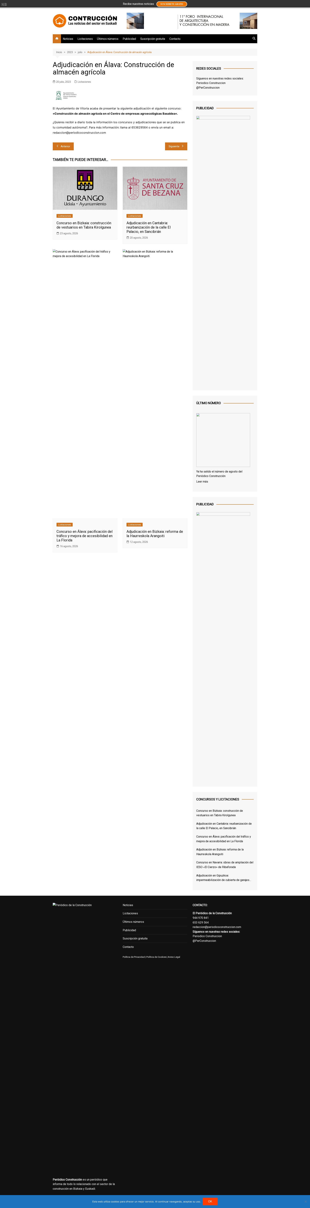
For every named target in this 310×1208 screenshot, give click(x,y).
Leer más (202, 481)
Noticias (68, 39)
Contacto (174, 39)
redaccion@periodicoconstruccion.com (217, 927)
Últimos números (107, 39)
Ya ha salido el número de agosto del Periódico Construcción (219, 474)
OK (210, 1201)
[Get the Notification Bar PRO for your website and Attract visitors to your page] (4, 4)
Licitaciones (85, 39)
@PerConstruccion (208, 87)
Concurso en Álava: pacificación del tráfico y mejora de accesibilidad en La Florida (84, 535)
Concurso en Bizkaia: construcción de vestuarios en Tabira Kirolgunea (84, 225)
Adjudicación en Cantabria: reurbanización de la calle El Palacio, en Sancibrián (148, 227)
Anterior (65, 146)
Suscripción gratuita (152, 39)
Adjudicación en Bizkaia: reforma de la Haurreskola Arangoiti (154, 533)
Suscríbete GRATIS (171, 4)
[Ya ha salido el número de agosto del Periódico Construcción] (223, 440)
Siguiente (174, 146)
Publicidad (129, 39)
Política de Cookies (156, 957)
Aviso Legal (174, 957)
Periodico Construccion (211, 83)
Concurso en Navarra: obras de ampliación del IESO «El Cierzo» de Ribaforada (224, 865)
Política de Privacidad (134, 957)
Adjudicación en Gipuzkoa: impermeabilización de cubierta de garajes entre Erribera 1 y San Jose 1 (222, 878)
